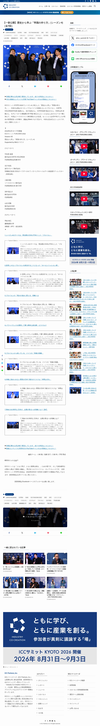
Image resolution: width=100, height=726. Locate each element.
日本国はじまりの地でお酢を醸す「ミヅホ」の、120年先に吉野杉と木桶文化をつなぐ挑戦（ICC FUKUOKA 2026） (83, 380)
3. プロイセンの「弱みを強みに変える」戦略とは (37, 304)
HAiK (25, 32)
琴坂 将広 (40, 38)
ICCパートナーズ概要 (77, 680)
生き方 (40, 708)
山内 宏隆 (6, 38)
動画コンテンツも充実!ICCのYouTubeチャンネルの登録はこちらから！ (31, 448)
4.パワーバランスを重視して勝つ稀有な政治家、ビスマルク (26, 325)
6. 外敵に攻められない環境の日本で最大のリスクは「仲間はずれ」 (41, 389)
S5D (42, 32)
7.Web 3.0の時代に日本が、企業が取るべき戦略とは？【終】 (26, 409)
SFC (47, 32)
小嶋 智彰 (61, 35)
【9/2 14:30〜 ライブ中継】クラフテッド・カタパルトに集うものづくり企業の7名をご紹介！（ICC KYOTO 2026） (83, 334)
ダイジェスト (9, 29)
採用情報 (73, 685)
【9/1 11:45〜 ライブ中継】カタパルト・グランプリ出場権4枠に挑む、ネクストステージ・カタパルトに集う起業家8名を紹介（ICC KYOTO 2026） (83, 321)
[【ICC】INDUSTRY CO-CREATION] (11, 6)
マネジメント (43, 699)
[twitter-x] (88, 1)
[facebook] (85, 1)
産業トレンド (43, 703)
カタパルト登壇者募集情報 (79, 690)
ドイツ (15, 35)
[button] (9, 86)
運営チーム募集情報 (77, 694)
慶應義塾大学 (14, 38)
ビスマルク (30, 35)
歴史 (26, 38)
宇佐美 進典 (53, 35)
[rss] (95, 1)
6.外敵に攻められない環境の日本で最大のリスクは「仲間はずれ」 (28, 379)
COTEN (20, 32)
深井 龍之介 (32, 38)
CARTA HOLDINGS (10, 32)
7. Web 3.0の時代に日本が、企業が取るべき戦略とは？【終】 (39, 419)
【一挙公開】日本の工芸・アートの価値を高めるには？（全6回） (89, 390)
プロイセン (38, 35)
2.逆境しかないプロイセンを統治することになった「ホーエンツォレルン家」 (32, 265)
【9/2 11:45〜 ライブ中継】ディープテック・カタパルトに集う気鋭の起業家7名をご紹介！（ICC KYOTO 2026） (83, 367)
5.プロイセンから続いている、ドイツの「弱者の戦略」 (24, 353)
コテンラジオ (54, 32)
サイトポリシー (75, 699)
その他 (40, 713)
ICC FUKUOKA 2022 (34, 32)
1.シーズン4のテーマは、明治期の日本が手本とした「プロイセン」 (28, 235)
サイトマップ (74, 703)
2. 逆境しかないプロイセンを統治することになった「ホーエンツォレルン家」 (41, 275)
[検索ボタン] (95, 6)
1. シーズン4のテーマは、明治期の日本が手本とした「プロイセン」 (41, 245)
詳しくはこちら (67, 12)
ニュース (41, 690)
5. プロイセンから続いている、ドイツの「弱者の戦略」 (40, 362)
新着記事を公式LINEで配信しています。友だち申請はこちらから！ (30, 446)
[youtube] (93, 1)
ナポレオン (22, 35)
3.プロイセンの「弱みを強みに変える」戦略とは (22, 295)
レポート (41, 685)
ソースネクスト (8, 35)
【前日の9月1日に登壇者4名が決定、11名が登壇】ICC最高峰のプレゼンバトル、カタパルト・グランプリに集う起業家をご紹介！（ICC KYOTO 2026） (83, 309)
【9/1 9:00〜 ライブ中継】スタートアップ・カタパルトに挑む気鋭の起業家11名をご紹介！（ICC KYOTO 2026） (83, 284)
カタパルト (42, 694)
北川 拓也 (46, 35)
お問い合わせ (74, 708)
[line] (90, 1)
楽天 (21, 38)
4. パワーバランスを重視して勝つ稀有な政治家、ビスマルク (41, 334)
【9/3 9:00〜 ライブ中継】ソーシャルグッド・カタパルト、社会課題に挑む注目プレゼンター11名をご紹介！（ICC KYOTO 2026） (83, 296)
